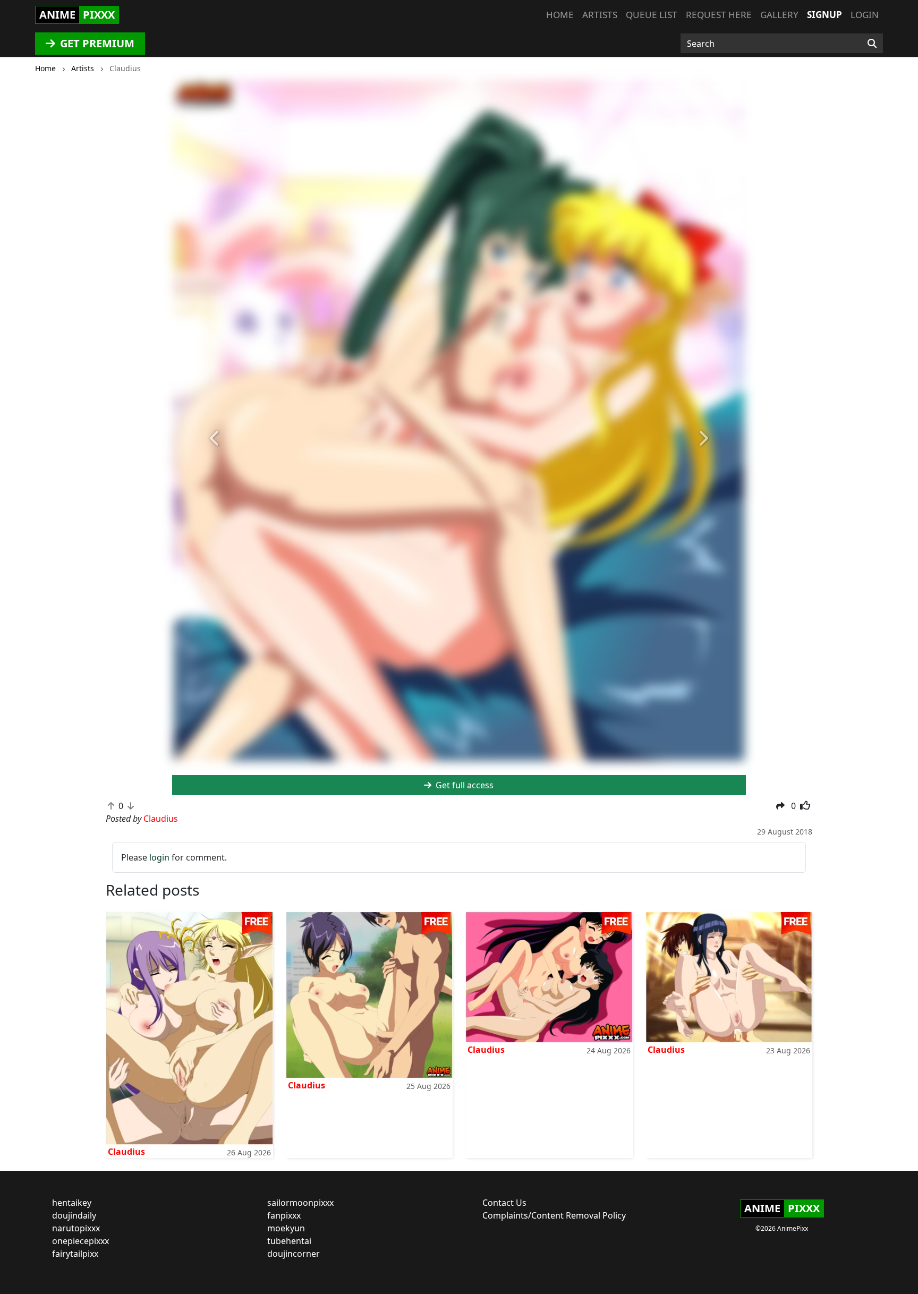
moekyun (286, 1228)
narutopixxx (76, 1228)
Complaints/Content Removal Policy (554, 1215)
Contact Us (504, 1202)
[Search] (872, 43)
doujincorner (293, 1253)
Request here (719, 14)
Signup (824, 14)
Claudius (126, 1151)
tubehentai (289, 1241)
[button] (215, 439)
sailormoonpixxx (300, 1202)
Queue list (651, 14)
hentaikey (71, 1202)
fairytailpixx (75, 1253)
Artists (599, 14)
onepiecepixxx (80, 1241)
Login (865, 14)
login (159, 857)
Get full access (464, 785)
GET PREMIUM (95, 43)
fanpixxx (284, 1215)
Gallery (779, 14)
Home (560, 14)
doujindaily (74, 1215)
